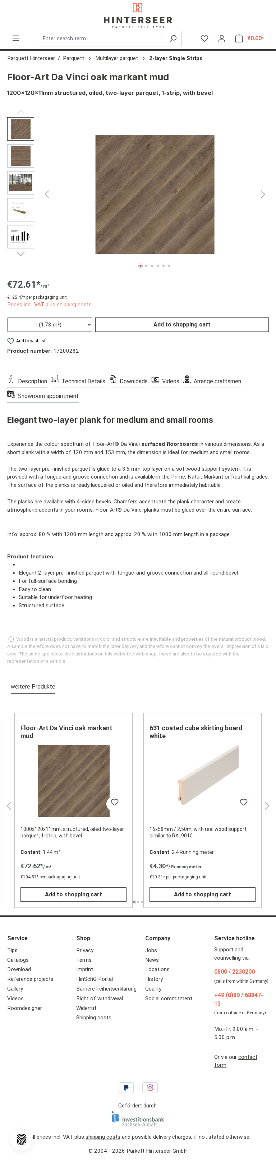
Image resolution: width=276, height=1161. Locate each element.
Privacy (84, 950)
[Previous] (46, 194)
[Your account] (221, 38)
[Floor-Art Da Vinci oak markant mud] (155, 194)
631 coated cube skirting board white (196, 732)
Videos (15, 998)
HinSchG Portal (94, 979)
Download (19, 969)
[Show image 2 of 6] (146, 266)
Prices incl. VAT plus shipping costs (49, 304)
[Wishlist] (204, 38)
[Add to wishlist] (113, 804)
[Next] (263, 194)
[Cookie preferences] (21, 1139)
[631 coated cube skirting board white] (203, 781)
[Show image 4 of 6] (158, 266)
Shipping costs (93, 1017)
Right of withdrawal (99, 998)
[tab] (27, 381)
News (152, 960)
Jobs (151, 950)
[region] (138, 194)
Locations (157, 969)
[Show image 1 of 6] (140, 266)
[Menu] (15, 38)
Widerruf (86, 1008)
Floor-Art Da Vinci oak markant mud (66, 732)
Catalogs (18, 960)
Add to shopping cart (182, 324)
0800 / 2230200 (234, 971)
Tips (12, 950)
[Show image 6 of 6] (169, 266)
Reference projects (30, 979)
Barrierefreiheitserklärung (106, 989)
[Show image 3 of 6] (152, 266)
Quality (153, 989)
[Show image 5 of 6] (163, 266)
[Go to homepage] (138, 15)
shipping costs (103, 1137)
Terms (84, 960)
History (154, 979)
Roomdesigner (24, 1008)
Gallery (15, 989)
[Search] (173, 38)
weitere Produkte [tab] (33, 686)
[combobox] (102, 38)
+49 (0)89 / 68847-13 (238, 999)
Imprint (84, 969)
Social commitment (168, 998)
